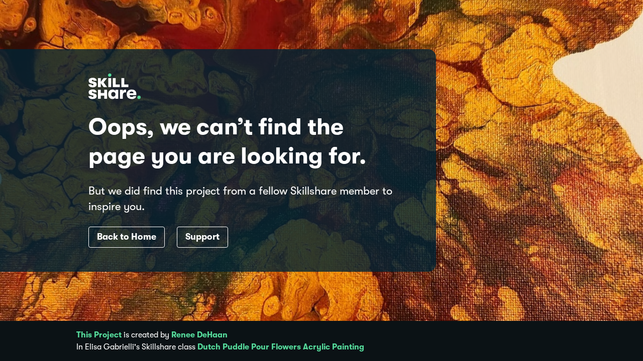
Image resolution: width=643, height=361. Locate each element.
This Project (99, 334)
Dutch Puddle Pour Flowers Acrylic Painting (280, 346)
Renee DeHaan (199, 334)
